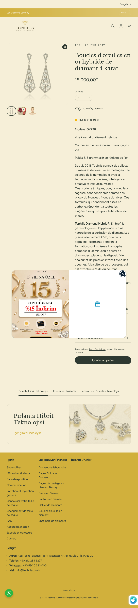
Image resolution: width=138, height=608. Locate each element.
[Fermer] (122, 273)
